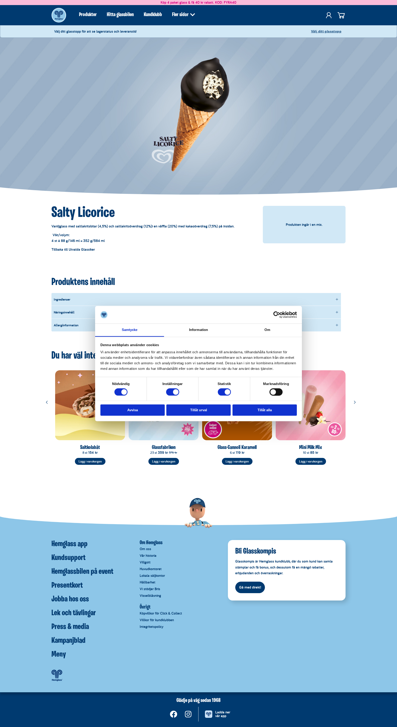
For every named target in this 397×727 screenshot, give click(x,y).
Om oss (145, 548)
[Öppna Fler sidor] (192, 15)
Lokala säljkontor (152, 575)
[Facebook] (173, 714)
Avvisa (132, 410)
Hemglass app (69, 544)
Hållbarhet (147, 582)
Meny (58, 654)
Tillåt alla (265, 410)
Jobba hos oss (70, 599)
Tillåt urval (198, 410)
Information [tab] (198, 330)
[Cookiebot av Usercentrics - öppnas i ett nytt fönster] (277, 314)
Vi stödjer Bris (150, 588)
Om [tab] (267, 330)
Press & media (70, 627)
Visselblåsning (150, 595)
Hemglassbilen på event (82, 572)
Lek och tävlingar (73, 613)
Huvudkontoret (151, 568)
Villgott (145, 562)
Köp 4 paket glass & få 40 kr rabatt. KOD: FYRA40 (198, 2)
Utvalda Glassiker (82, 249)
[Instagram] (188, 714)
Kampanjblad (68, 641)
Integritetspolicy (151, 626)
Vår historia (148, 555)
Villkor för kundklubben (157, 620)
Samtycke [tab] (130, 330)
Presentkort (67, 585)
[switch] (172, 392)
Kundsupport (68, 558)
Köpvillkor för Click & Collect (161, 613)
